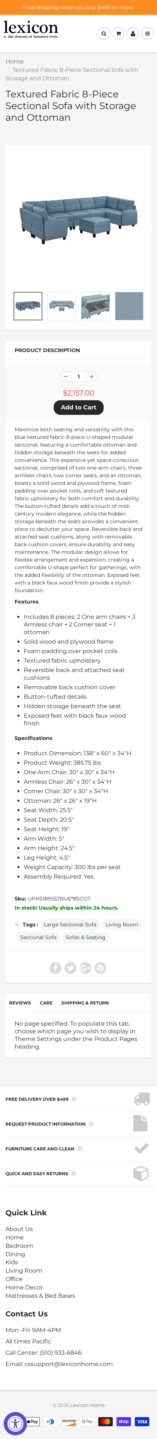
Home (14, 61)
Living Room (122, 924)
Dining (15, 1254)
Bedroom (19, 1245)
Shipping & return (85, 1003)
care (46, 1003)
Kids (11, 1262)
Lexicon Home (87, 1405)
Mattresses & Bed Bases (40, 1295)
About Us (19, 1229)
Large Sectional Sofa (70, 924)
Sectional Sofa (38, 937)
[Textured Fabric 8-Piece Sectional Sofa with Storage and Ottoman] (78, 220)
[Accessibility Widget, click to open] (15, 1423)
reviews (20, 1003)
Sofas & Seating (86, 937)
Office (14, 1279)
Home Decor (24, 1287)
